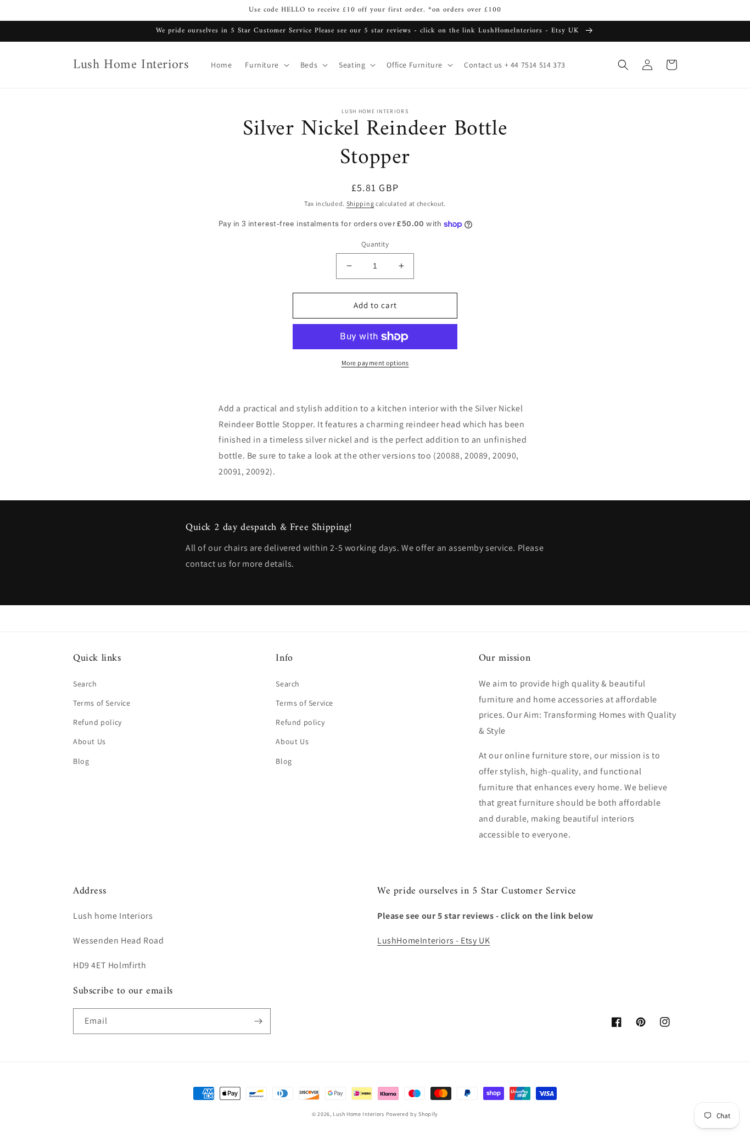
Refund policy (97, 722)
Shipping (360, 203)
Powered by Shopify (412, 1114)
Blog (81, 761)
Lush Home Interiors (358, 1114)
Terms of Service (102, 703)
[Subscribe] (258, 1021)
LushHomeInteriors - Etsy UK (433, 940)
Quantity (375, 244)
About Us (89, 741)
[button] (265, 64)
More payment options (375, 363)
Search (85, 684)
